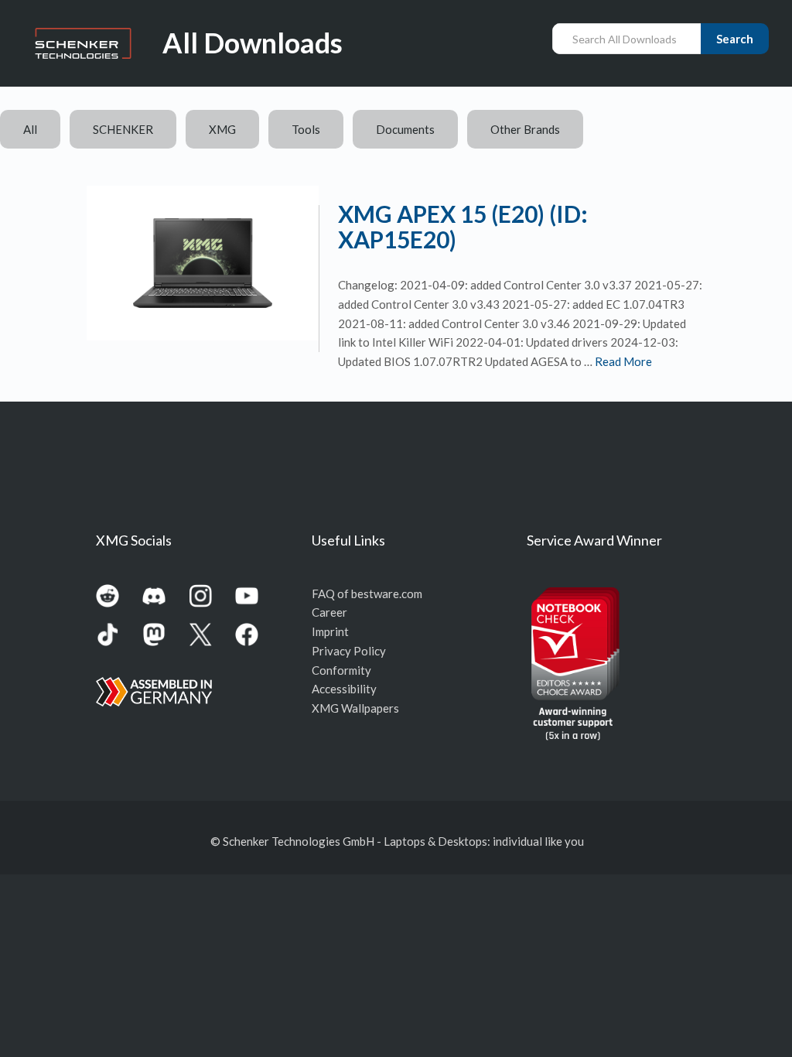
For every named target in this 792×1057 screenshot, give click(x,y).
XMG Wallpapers (355, 708)
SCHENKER (123, 129)
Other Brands (525, 129)
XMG (222, 129)
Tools (306, 129)
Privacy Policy (349, 651)
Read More (623, 361)
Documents (405, 129)
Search (734, 39)
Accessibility (344, 689)
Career (329, 612)
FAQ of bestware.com (367, 593)
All (30, 129)
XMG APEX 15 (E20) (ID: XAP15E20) (463, 226)
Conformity (341, 670)
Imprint (330, 631)
